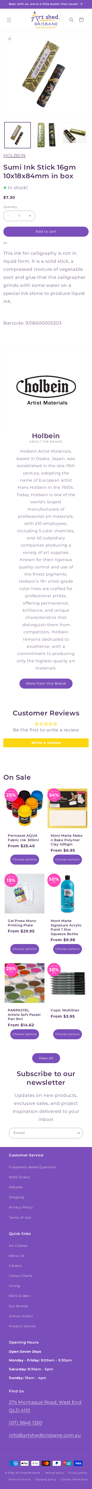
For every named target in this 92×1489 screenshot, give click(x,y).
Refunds (16, 1187)
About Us (17, 1256)
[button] (9, 20)
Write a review (46, 743)
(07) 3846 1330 (25, 1422)
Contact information (74, 1479)
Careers (15, 1266)
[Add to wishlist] (5, 243)
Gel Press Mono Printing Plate (22, 923)
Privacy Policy (21, 1207)
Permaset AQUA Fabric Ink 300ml (23, 837)
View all (46, 1058)
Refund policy (54, 1472)
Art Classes (18, 1246)
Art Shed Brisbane (28, 1472)
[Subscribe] (78, 1133)
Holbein (14, 155)
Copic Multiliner (65, 1010)
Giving (14, 1286)
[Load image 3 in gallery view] (74, 135)
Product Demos (22, 1326)
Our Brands (18, 1306)
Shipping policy (45, 1479)
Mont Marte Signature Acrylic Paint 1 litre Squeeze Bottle (66, 927)
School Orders (21, 1316)
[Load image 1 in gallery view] (17, 135)
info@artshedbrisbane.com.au (45, 1435)
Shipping (16, 1197)
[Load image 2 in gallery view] (46, 135)
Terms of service (19, 1479)
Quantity (10, 207)
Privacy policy (77, 1472)
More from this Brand (46, 683)
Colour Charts (20, 1276)
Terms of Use (20, 1218)
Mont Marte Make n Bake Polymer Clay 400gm (67, 839)
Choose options (25, 859)
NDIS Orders (19, 1177)
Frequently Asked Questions (32, 1167)
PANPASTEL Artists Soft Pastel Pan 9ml (24, 1014)
